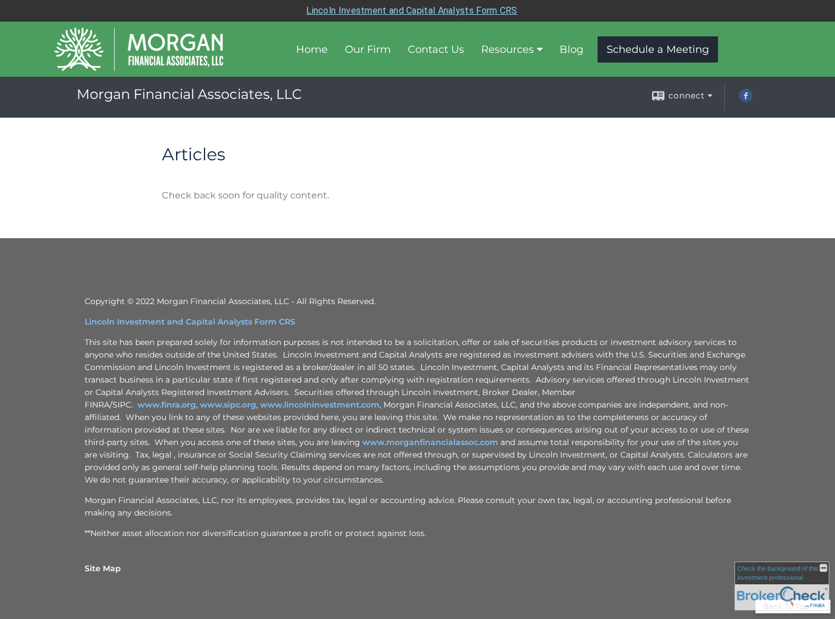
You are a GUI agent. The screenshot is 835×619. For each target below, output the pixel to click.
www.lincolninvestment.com (319, 405)
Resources (507, 49)
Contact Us (436, 49)
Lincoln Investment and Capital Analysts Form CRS (411, 10)
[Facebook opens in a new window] (746, 99)
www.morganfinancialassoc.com (430, 442)
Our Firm (368, 49)
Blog (571, 49)
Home (312, 49)
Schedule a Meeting (658, 49)
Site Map (103, 568)
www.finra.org (166, 405)
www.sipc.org (228, 405)
